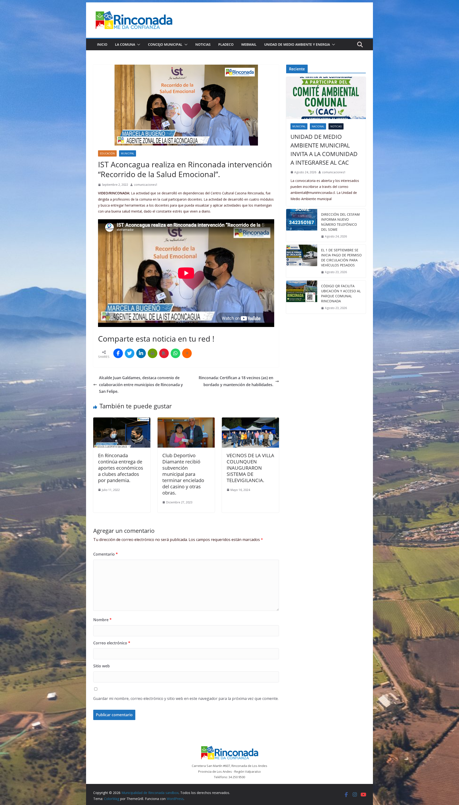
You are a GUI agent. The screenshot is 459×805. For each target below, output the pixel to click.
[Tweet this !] (129, 353)
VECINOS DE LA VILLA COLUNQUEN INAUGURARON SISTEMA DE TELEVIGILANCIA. (250, 468)
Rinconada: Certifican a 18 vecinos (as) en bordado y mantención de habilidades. (236, 381)
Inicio (102, 44)
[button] (137, 44)
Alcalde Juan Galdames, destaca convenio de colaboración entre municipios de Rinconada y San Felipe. (141, 384)
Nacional (318, 126)
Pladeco (226, 44)
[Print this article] (152, 353)
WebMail (249, 44)
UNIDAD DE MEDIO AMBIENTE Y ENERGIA (297, 44)
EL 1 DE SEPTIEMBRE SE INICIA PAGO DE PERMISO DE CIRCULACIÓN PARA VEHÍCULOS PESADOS (341, 257)
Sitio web (101, 666)
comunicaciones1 (146, 185)
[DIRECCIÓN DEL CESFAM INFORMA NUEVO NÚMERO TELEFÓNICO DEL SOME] (301, 225)
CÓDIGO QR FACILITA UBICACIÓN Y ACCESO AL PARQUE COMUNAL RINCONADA (341, 293)
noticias (336, 126)
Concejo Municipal (165, 44)
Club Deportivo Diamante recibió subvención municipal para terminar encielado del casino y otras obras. (183, 474)
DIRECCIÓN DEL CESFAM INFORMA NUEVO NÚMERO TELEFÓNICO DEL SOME (340, 222)
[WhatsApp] (175, 353)
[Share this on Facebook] (118, 353)
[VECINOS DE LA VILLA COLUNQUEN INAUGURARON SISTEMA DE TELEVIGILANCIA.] (250, 420)
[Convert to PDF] (164, 353)
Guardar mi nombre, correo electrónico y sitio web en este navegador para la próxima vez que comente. (186, 698)
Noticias (203, 44)
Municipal (127, 153)
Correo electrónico (111, 643)
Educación (107, 153)
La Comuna (125, 44)
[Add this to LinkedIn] (141, 353)
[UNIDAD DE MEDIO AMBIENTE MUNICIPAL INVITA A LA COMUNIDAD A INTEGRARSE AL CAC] (326, 98)
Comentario (105, 554)
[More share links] (187, 353)
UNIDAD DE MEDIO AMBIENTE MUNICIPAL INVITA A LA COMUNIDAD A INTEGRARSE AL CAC (324, 149)
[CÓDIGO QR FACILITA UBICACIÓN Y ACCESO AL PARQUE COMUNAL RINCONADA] (301, 297)
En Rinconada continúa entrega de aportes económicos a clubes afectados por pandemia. (120, 468)
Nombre (102, 619)
